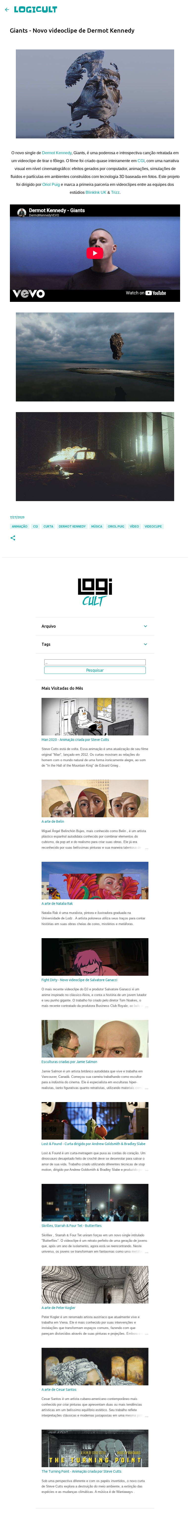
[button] (13, 538)
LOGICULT (35, 9)
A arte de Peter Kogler (58, 1308)
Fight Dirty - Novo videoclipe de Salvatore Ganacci (79, 980)
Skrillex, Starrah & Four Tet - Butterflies (72, 1226)
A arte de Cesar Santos (59, 1390)
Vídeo (134, 526)
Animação (19, 526)
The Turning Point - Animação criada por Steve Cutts (81, 1471)
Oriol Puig (51, 184)
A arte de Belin (53, 821)
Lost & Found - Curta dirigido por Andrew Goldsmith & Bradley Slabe (93, 1144)
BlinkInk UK (96, 192)
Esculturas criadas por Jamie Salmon (69, 1062)
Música (96, 526)
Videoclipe (153, 526)
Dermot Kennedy (56, 153)
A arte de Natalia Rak (57, 904)
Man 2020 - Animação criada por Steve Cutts (75, 740)
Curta (48, 526)
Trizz (115, 192)
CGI (141, 161)
